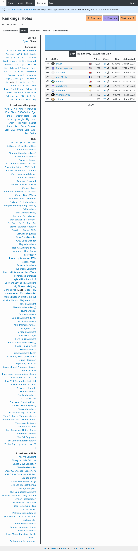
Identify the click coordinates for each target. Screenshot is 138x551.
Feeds (64, 548)
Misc (60, 30)
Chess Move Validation (22, 9)
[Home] (3, 3)
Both (72, 53)
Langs (35, 30)
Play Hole (112, 18)
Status (91, 548)
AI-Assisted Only (102, 53)
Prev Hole (96, 18)
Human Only (84, 53)
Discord (54, 548)
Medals (46, 30)
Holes (24, 30)
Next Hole (126, 18)
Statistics (80, 548)
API (45, 548)
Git (71, 548)
